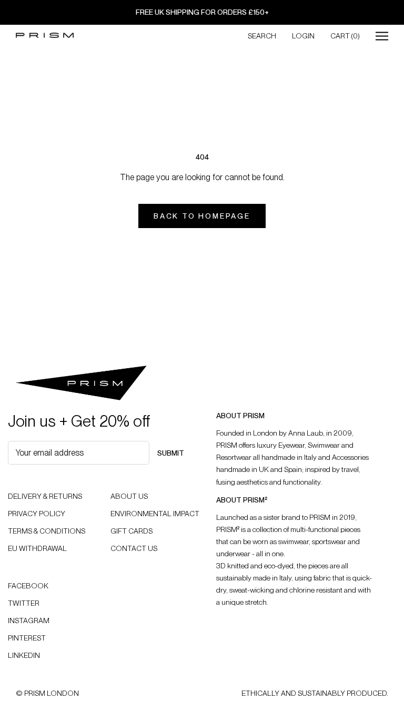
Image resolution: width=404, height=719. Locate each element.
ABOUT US (129, 496)
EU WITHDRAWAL (37, 548)
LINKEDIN (24, 655)
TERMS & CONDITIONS (46, 531)
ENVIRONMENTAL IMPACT (154, 513)
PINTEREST (27, 638)
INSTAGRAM (28, 620)
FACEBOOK (28, 586)
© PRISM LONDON (47, 693)
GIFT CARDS (131, 531)
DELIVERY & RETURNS (45, 496)
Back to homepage (202, 216)
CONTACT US (133, 548)
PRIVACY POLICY (36, 513)
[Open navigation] (382, 36)
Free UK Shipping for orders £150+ (202, 12)
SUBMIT (170, 453)
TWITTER (23, 603)
